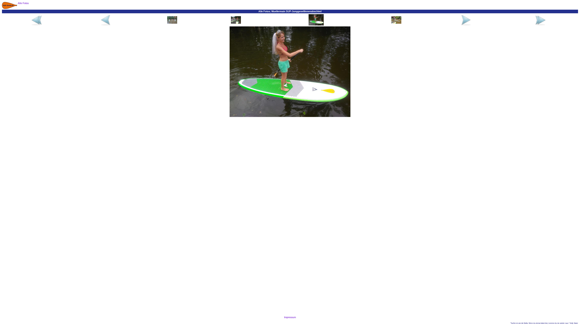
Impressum (290, 317)
